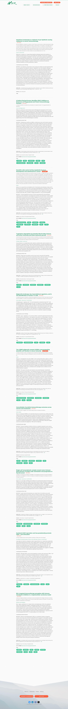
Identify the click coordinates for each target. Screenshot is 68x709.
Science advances (21, 300)
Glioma (38, 160)
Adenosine (19, 584)
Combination (31, 160)
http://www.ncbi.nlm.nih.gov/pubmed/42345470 (29, 645)
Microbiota (47, 284)
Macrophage (38, 397)
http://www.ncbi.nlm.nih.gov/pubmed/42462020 (29, 218)
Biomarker (24, 460)
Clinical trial (26, 284)
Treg (48, 342)
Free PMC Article (29, 300)
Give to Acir (41, 696)
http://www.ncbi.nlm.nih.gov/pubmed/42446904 (29, 156)
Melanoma (33, 284)
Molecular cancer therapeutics (20, 602)
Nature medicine (18, 412)
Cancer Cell (20, 52)
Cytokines (42, 222)
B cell (18, 460)
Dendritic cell (20, 224)
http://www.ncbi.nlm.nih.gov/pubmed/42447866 (29, 280)
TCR (47, 584)
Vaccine (29, 400)
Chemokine (35, 222)
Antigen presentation (21, 222)
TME (18, 586)
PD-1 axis (42, 649)
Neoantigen (46, 397)
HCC (31, 649)
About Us (26, 691)
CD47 (25, 160)
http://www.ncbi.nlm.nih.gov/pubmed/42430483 (29, 338)
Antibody (19, 160)
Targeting (42, 342)
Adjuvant (19, 649)
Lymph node (35, 224)
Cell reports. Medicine (21, 241)
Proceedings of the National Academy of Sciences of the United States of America (28, 539)
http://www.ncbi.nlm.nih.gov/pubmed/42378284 (29, 580)
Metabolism (40, 284)
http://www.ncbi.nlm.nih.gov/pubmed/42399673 (29, 456)
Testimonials (32, 691)
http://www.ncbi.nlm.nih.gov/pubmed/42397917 (29, 519)
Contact (37, 691)
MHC (41, 224)
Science (17, 185)
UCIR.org (41, 691)
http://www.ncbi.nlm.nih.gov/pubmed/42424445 (29, 393)
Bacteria (19, 284)
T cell (46, 224)
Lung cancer (27, 224)
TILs (18, 226)
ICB (43, 160)
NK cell (37, 649)
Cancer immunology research (20, 108)
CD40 (29, 222)
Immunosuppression (28, 342)
